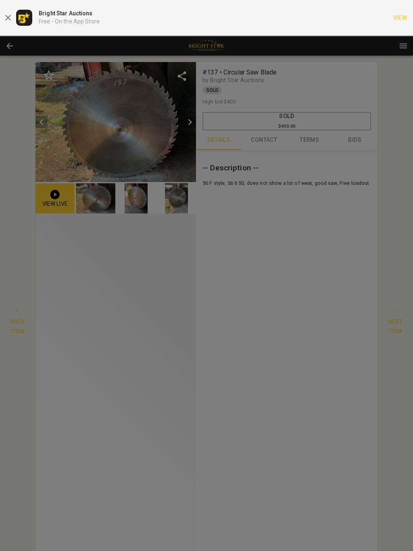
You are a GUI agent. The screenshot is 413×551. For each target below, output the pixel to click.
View (400, 17)
